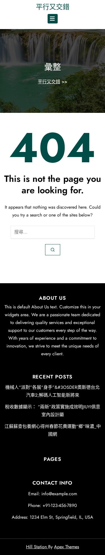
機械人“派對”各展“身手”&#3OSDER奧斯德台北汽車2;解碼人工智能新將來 (52, 391)
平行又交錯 (52, 7)
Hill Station (37, 547)
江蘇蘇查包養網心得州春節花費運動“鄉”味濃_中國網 (52, 430)
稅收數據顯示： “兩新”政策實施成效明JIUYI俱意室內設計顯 (52, 411)
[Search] (52, 249)
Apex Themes (66, 547)
